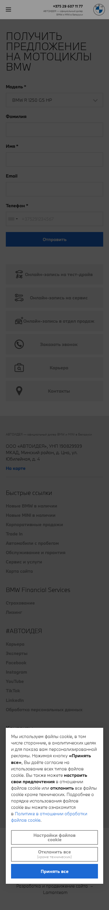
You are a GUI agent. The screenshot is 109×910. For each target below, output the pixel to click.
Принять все (55, 871)
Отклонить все (54, 854)
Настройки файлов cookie (54, 837)
